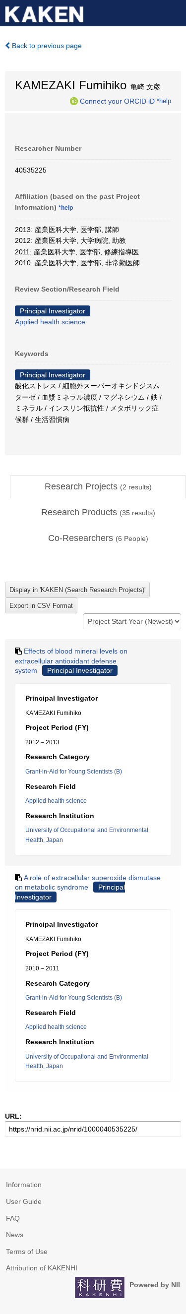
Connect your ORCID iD (117, 101)
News (14, 1235)
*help (164, 100)
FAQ (13, 1218)
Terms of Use (27, 1251)
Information (24, 1185)
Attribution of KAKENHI (41, 1268)
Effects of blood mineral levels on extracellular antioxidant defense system (71, 660)
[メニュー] (174, 12)
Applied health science (50, 322)
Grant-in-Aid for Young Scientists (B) (73, 771)
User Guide (24, 1201)
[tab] (98, 487)
